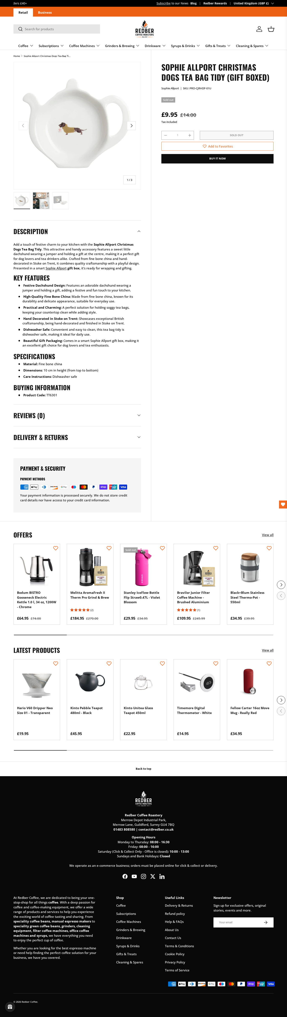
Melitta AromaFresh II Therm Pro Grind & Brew (89, 594)
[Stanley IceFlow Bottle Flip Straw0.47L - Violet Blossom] (143, 567)
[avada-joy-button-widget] (10, 1007)
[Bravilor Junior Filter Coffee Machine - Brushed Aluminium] (197, 567)
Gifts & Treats (215, 46)
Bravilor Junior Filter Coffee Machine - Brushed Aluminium (193, 597)
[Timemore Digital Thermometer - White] (197, 682)
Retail (23, 12)
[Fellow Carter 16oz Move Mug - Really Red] (250, 682)
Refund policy (175, 914)
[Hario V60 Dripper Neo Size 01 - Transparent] (37, 682)
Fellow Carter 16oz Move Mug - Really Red (249, 710)
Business (45, 12)
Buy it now (217, 158)
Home (16, 56)
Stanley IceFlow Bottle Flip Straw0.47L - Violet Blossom (142, 597)
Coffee (23, 46)
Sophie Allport (170, 88)
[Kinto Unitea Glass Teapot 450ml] (143, 682)
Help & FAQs (174, 922)
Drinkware (153, 46)
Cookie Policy (174, 954)
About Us (172, 930)
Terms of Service (177, 970)
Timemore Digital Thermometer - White (194, 710)
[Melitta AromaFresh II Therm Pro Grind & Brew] (90, 567)
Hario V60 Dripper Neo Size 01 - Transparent (35, 710)
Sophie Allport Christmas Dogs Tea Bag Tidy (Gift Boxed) (47, 56)
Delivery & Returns (179, 905)
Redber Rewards (215, 3)
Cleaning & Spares (249, 46)
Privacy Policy (175, 962)
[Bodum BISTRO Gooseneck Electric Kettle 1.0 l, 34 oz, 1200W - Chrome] (37, 567)
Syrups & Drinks (183, 46)
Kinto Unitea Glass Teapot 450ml (138, 710)
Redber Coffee (29, 1001)
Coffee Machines (82, 46)
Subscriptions (49, 46)
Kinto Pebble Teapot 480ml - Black (86, 710)
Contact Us (173, 938)
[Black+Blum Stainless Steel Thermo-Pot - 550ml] (250, 567)
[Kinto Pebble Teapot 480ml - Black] (90, 682)
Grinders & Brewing (119, 46)
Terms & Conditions (179, 946)
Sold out (237, 135)
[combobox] (56, 29)
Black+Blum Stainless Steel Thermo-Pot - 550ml (247, 597)
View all (268, 535)
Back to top (143, 769)
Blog (193, 3)
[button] (271, 29)
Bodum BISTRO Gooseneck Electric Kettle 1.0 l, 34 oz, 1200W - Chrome (36, 599)
